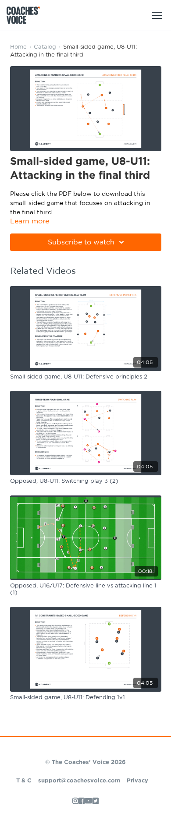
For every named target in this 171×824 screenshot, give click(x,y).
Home (18, 47)
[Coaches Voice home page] (26, 15)
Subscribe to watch (81, 242)
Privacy (137, 781)
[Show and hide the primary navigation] (157, 15)
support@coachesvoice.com (79, 781)
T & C (24, 781)
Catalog (45, 47)
